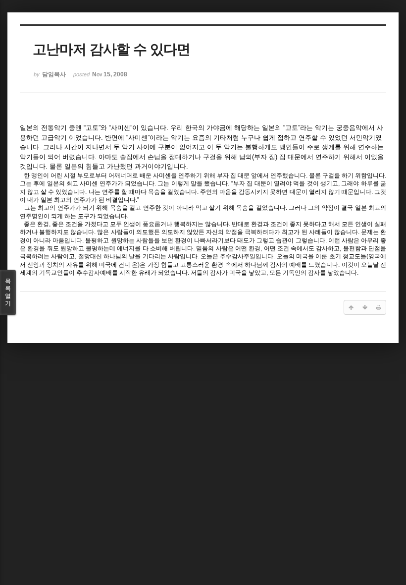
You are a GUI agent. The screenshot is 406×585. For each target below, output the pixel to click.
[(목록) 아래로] (365, 307)
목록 (8, 292)
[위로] (351, 307)
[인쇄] (379, 307)
